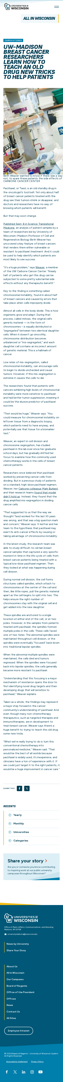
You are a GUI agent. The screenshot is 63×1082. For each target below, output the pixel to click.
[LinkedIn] (23, 1072)
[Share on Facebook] (19, 788)
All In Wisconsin (39, 18)
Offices (11, 998)
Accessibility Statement (17, 1061)
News (10, 1005)
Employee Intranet (18, 1030)
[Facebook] (7, 1072)
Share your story (26, 861)
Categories (20, 840)
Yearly (17, 815)
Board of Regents (17, 985)
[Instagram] (32, 1072)
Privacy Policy (37, 1061)
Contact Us (13, 1011)
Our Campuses (15, 979)
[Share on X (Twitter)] (27, 788)
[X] (15, 1072)
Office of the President (20, 992)
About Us (12, 966)
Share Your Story (16, 950)
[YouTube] (40, 1072)
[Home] (17, 7)
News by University (18, 944)
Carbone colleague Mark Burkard (38, 488)
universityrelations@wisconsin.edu (22, 934)
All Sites (11, 1018)
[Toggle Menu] (56, 7)
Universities (21, 832)
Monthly (18, 823)
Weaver (40, 267)
